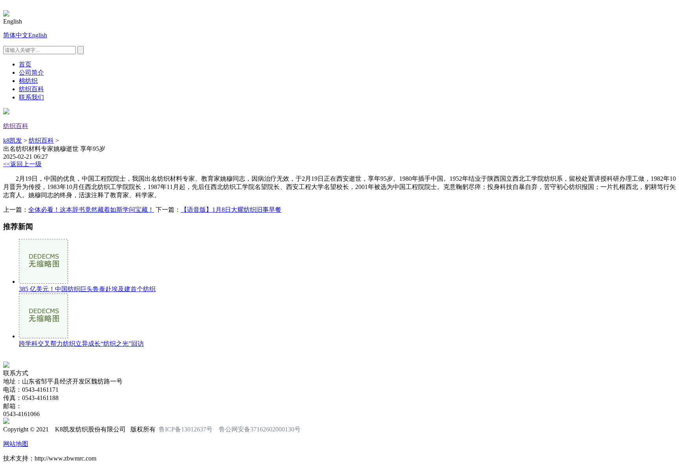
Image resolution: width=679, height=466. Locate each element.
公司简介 (31, 72)
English (37, 35)
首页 (25, 64)
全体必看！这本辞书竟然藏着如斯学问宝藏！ (91, 209)
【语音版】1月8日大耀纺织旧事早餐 (231, 209)
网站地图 (15, 443)
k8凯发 (12, 140)
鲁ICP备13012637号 (186, 429)
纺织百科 (31, 89)
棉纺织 (28, 80)
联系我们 (31, 97)
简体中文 (15, 35)
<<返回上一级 (22, 164)
